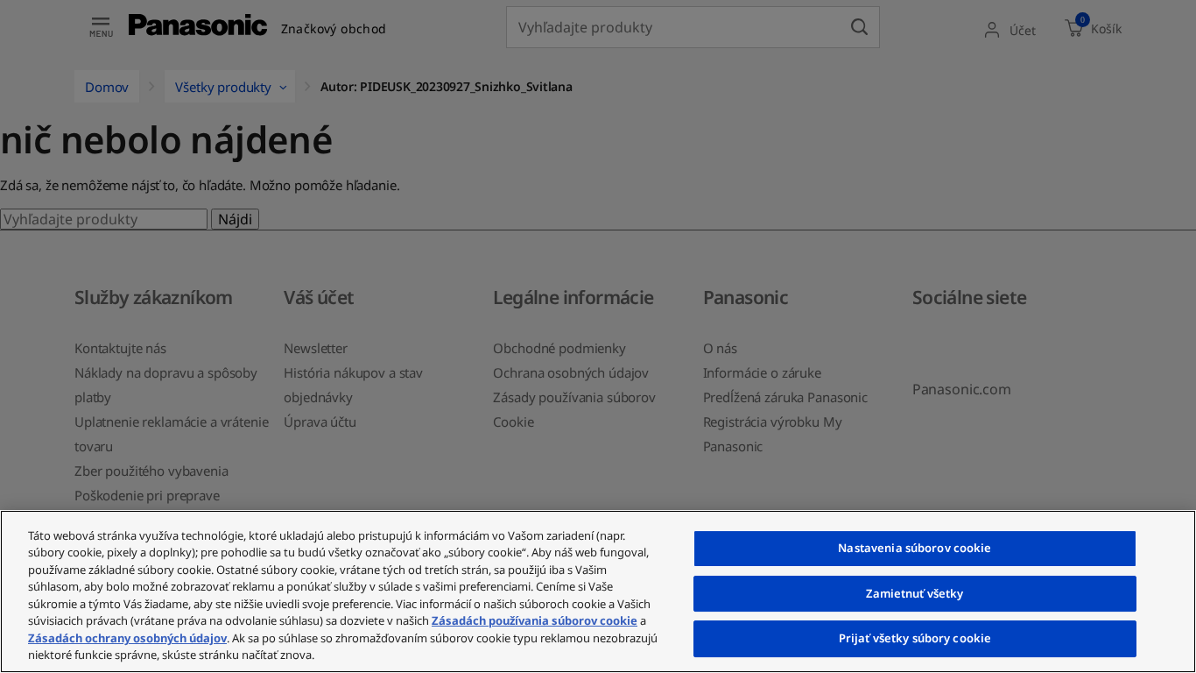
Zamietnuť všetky (914, 593)
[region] (598, 591)
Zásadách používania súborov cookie (534, 620)
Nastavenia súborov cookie (914, 548)
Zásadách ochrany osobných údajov (127, 638)
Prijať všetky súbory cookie (915, 638)
